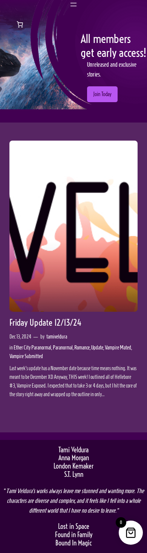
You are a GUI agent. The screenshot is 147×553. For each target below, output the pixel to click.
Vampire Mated (118, 348)
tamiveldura (56, 337)
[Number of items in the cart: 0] (20, 24)
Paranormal (63, 348)
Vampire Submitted (26, 356)
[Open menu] (73, 4)
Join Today (102, 94)
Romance (82, 348)
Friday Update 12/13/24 (45, 323)
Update (97, 348)
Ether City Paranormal (32, 348)
